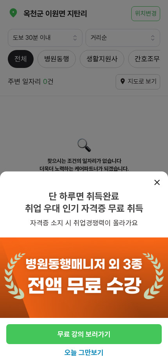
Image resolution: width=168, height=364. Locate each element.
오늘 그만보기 (84, 352)
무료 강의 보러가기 (84, 334)
